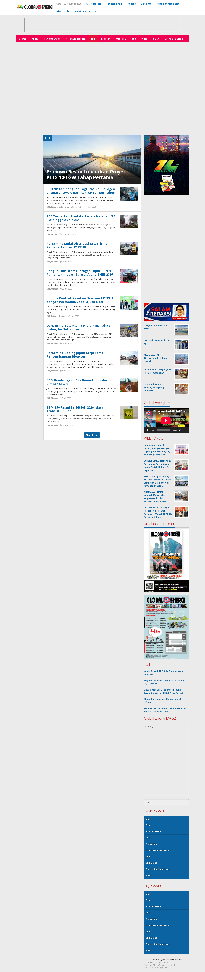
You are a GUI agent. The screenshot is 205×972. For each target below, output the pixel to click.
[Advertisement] (102, 65)
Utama (74, 207)
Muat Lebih (92, 435)
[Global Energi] (35, 6)
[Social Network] (95, 11)
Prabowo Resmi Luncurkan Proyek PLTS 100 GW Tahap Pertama (86, 174)
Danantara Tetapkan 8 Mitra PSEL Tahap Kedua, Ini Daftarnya (78, 327)
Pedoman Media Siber (154, 965)
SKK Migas (151, 862)
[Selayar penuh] (184, 430)
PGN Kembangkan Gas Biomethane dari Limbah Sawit (78, 382)
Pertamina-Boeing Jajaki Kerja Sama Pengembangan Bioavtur (75, 354)
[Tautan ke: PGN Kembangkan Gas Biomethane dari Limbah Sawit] (129, 384)
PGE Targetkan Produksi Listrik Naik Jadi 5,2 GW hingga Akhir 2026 (81, 218)
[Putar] (147, 430)
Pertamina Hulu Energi (158, 869)
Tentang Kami (160, 967)
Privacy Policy (173, 965)
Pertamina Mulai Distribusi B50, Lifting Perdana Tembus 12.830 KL (77, 245)
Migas (54, 316)
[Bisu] (180, 430)
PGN (148, 875)
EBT (48, 207)
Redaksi (147, 967)
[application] (166, 420)
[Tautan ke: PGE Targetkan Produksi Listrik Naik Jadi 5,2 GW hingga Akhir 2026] (129, 221)
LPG (148, 856)
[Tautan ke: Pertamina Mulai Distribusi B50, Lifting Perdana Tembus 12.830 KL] (129, 248)
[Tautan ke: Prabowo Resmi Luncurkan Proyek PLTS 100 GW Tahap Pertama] (92, 159)
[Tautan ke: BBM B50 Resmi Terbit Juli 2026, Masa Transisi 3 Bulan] (129, 412)
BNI (148, 818)
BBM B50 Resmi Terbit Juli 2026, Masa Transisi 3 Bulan (75, 409)
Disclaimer (148, 962)
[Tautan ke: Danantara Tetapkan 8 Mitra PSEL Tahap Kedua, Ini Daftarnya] (129, 330)
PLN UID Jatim (153, 831)
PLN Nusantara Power (158, 850)
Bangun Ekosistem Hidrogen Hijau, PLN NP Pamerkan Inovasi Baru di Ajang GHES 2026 (80, 272)
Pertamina (151, 844)
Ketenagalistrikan (60, 207)
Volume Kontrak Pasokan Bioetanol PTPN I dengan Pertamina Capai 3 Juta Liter (80, 300)
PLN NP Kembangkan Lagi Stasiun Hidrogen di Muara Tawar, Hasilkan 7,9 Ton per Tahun (81, 191)
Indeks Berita (162, 962)
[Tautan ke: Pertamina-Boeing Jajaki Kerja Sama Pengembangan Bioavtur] (129, 357)
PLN (148, 825)
